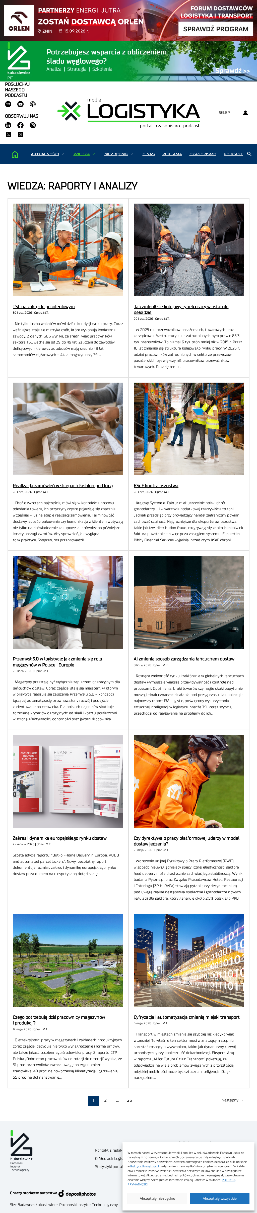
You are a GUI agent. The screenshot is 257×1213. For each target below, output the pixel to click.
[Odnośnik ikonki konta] (245, 113)
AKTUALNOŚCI (45, 154)
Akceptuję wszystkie (220, 1198)
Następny (232, 1100)
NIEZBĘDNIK (116, 154)
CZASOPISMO (202, 154)
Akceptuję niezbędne (157, 1198)
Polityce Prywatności (144, 1166)
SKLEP (224, 113)
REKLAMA (172, 154)
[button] (63, 154)
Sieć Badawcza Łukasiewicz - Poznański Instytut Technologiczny (64, 1205)
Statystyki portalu (110, 1167)
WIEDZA (82, 154)
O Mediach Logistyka (112, 1159)
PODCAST (233, 154)
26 (129, 1100)
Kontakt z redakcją (111, 1150)
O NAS (149, 154)
